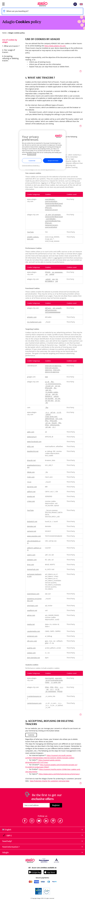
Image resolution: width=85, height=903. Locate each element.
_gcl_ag (57, 386)
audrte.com (31, 648)
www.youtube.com (34, 536)
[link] (24, 820)
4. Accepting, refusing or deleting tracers (10, 58)
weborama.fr (32, 437)
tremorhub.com (33, 569)
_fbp (52, 382)
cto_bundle (49, 398)
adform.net (31, 492)
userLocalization (51, 201)
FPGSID (48, 272)
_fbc (55, 388)
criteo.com (31, 501)
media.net (31, 624)
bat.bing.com (32, 487)
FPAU (47, 425)
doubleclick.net (32, 451)
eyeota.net (31, 496)
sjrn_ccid (58, 419)
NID (46, 377)
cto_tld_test (49, 400)
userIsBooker (50, 199)
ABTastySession (51, 310)
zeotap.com (31, 653)
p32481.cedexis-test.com (33, 238)
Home (4, 33)
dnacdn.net (31, 460)
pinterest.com (32, 636)
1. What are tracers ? (10, 46)
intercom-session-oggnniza (51, 369)
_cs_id (58, 412)
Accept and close (53, 160)
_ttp (46, 403)
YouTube (30, 232)
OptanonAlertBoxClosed (54, 203)
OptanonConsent (51, 210)
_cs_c (54, 427)
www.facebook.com (34, 442)
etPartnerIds (55, 425)
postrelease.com (33, 594)
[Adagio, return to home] (42, 4)
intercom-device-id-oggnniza (52, 371)
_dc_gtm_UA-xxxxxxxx (53, 215)
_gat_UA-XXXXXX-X (51, 395)
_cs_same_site (55, 682)
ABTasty (48, 308)
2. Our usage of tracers (8, 51)
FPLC (47, 421)
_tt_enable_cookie (51, 392)
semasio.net (31, 531)
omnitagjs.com (32, 606)
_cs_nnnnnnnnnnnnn (53, 384)
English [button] (81, 4)
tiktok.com (31, 472)
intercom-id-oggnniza (53, 366)
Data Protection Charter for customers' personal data (49, 781)
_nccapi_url (49, 386)
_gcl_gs (57, 400)
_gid (56, 281)
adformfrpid (50, 419)
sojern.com (31, 555)
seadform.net (32, 610)
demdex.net (31, 526)
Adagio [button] (5, 852)
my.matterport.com (34, 322)
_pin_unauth (57, 308)
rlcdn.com (31, 477)
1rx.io (29, 482)
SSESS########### (52, 312)
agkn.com (30, 432)
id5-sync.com (32, 641)
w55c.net (30, 446)
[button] (75, 4)
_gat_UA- (48, 390)
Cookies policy (31, 154)
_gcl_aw (58, 398)
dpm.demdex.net (33, 658)
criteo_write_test (51, 416)
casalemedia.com (33, 631)
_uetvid (51, 274)
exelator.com (32, 560)
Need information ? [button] (10, 847)
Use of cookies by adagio (9, 41)
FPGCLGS (48, 208)
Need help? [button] (7, 841)
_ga (46, 274)
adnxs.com (31, 615)
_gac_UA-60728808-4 (51, 280)
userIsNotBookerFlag (54, 205)
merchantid (49, 678)
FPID (52, 687)
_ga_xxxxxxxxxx (57, 272)
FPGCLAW (48, 388)
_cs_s (47, 412)
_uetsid (56, 396)
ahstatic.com (32, 317)
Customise (31, 735)
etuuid (54, 423)
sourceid (58, 678)
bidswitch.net (32, 521)
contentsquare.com (34, 703)
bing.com (30, 564)
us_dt (47, 382)
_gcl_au (48, 394)
